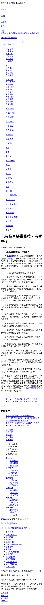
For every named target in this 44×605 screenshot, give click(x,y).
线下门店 (9, 488)
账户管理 (14, 466)
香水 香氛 (10, 89)
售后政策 (14, 475)
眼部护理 (9, 85)
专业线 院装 (10, 82)
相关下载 (14, 471)
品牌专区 (9, 104)
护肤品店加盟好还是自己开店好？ (20, 416)
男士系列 (9, 94)
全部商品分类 (6, 44)
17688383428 (6, 519)
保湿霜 (14, 38)
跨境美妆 (9, 102)
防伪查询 (14, 510)
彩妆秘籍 (9, 75)
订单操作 (14, 461)
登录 (3, 26)
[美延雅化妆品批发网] (20, 33)
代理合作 (9, 56)
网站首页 (9, 49)
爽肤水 (8, 38)
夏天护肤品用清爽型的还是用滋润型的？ (22, 418)
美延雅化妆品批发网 (18, 528)
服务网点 (14, 493)
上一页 (22, 399)
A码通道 (13, 515)
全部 (7, 65)
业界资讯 (9, 68)
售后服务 (9, 59)
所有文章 (9, 430)
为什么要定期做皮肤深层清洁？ (19, 426)
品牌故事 (14, 500)
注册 (3, 31)
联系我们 (9, 61)
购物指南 (14, 463)
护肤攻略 (9, 73)
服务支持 (9, 468)
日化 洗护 (10, 87)
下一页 (22, 401)
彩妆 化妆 (10, 97)
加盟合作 (14, 503)
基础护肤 (9, 80)
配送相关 (9, 478)
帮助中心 (9, 458)
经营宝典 (9, 70)
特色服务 (9, 507)
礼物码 (13, 512)
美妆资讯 (9, 54)
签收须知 (14, 483)
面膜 (3, 38)
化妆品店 (14, 495)
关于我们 (9, 498)
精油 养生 (10, 92)
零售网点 (14, 490)
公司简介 (9, 51)
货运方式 (14, 480)
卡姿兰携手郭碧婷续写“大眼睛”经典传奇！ (23, 423)
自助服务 (14, 473)
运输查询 (14, 485)
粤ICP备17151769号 (20, 575)
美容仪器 (9, 99)
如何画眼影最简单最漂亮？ (17, 421)
